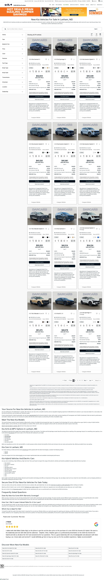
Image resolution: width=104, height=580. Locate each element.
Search (95, 29)
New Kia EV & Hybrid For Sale (9, 548)
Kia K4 (6, 452)
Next (85, 380)
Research (99, 4)
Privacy (31, 575)
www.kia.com (81, 575)
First (65, 380)
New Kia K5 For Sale (7, 550)
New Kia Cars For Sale (74, 556)
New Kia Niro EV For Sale (41, 550)
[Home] (50, 4)
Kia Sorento (11, 432)
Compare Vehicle (35, 117)
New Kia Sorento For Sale (75, 550)
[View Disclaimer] (42, 71)
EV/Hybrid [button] (66, 4)
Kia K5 (20, 455)
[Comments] (47, 71)
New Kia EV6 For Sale (41, 548)
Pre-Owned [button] (59, 4)
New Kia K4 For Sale (73, 548)
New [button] (53, 4)
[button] (49, 46)
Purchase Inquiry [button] (39, 96)
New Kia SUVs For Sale (7, 558)
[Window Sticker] (49, 71)
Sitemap (27, 575)
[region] (39, 88)
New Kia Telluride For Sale (42, 556)
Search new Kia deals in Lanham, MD (11, 426)
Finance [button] (82, 4)
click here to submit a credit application (60, 485)
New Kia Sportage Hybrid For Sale (10, 556)
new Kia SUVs (32, 415)
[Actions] (48, 59)
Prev (70, 380)
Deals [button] (87, 4)
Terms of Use (36, 575)
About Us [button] (93, 4)
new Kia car (25, 449)
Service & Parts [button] (74, 4)
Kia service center (17, 489)
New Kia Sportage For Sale (75, 553)
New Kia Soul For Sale (41, 553)
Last (90, 380)
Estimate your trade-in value (31, 487)
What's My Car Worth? (39, 99)
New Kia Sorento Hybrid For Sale (10, 553)
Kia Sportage (8, 436)
